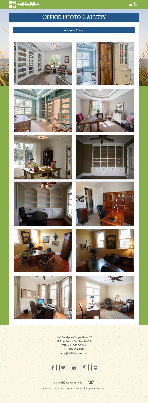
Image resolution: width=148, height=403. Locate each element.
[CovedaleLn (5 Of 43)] (43, 297)
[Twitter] (63, 367)
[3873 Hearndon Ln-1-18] (43, 110)
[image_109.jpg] (104, 157)
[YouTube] (74, 367)
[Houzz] (95, 367)
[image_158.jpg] (104, 204)
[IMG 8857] (43, 157)
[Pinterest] (85, 367)
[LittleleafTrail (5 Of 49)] (104, 297)
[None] (43, 204)
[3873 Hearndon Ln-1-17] (104, 63)
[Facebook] (53, 367)
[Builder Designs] (68, 382)
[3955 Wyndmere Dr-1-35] (104, 110)
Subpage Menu (73, 30)
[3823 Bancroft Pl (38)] (43, 63)
